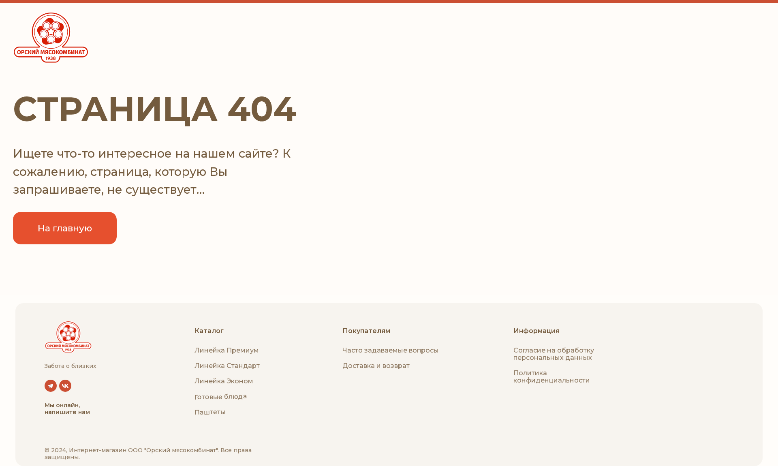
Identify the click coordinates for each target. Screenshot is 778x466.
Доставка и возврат (376, 366)
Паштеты (210, 412)
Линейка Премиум (226, 350)
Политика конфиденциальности (551, 376)
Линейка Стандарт (227, 366)
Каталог (209, 331)
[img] (68, 337)
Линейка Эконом (223, 381)
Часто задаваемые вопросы (390, 350)
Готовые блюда (220, 396)
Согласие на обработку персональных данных (553, 353)
